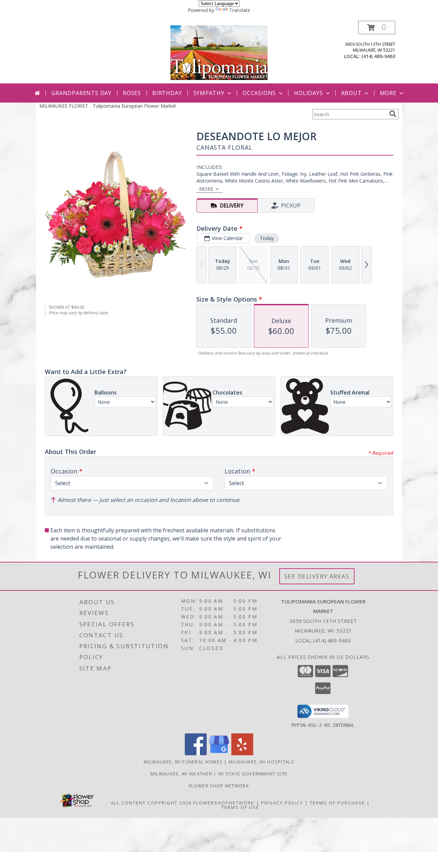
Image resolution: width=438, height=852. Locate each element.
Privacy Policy (282, 803)
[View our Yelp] (242, 753)
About (351, 93)
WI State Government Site (252, 774)
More (388, 93)
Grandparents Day (81, 93)
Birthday (167, 93)
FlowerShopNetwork (224, 803)
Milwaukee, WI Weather (181, 774)
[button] (376, 27)
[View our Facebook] (196, 753)
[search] (392, 114)
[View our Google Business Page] (219, 753)
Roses (132, 93)
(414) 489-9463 (378, 56)
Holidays (308, 93)
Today (267, 238)
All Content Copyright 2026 (151, 803)
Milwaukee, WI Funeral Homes (183, 762)
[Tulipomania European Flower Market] (219, 52)
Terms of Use (240, 807)
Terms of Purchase (337, 803)
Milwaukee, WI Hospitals (261, 762)
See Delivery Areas (317, 576)
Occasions (259, 93)
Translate (239, 10)
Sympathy (208, 93)
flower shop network (219, 786)
